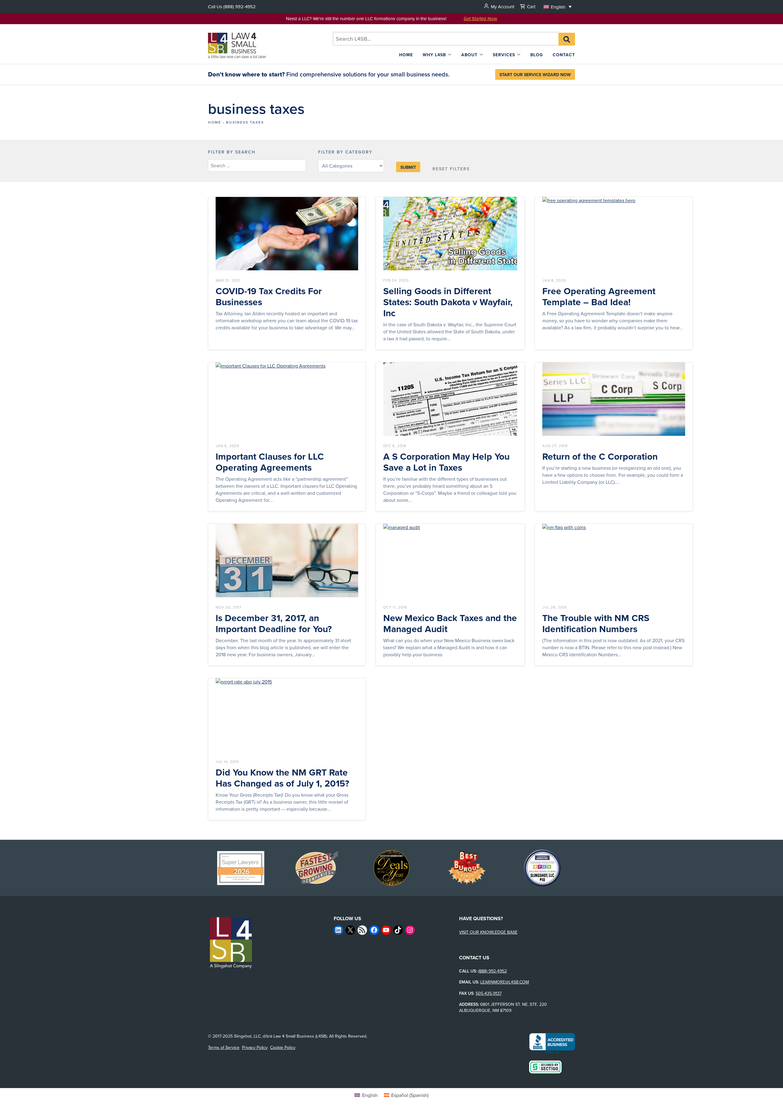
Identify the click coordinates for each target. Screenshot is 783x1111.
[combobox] (446, 39)
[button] (557, 6)
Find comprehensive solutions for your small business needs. (329, 74)
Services (504, 55)
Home (406, 55)
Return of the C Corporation (600, 456)
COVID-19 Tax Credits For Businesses (269, 297)
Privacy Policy (255, 1047)
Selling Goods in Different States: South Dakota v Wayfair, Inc (448, 302)
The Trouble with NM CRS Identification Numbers (595, 624)
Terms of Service (223, 1047)
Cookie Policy (282, 1047)
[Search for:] (446, 39)
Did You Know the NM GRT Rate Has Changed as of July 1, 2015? (282, 778)
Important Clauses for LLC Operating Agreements (270, 462)
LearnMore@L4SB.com (504, 982)
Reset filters (451, 169)
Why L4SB (434, 55)
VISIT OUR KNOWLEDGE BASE (488, 932)
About (469, 55)
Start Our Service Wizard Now (535, 75)
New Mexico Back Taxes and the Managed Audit (450, 624)
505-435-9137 (489, 993)
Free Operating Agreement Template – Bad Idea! (598, 297)
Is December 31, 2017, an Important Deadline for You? (274, 624)
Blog (536, 55)
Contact (564, 55)
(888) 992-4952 (239, 6)
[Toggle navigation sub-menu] (449, 54)
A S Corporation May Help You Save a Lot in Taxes (446, 462)
